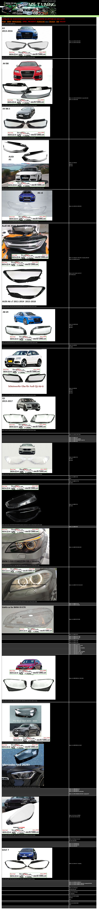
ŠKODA (52, 21)
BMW (9, 21)
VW (57, 21)
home (2, 16)
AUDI (4, 21)
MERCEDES (16, 21)
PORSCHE (41, 21)
